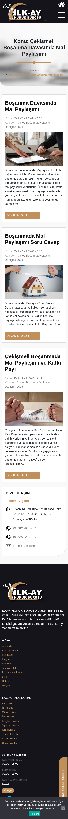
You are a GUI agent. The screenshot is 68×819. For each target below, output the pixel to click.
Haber (5, 681)
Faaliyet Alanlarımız (13, 672)
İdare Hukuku (9, 738)
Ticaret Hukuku (10, 734)
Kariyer (6, 659)
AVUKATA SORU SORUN (63, 786)
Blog (4, 676)
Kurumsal (7, 654)
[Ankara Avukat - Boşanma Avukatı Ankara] (26, 13)
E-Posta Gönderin (24, 545)
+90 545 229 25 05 (24, 537)
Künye (8, 790)
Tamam (35, 813)
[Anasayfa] (61, 5)
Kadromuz (7, 663)
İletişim (6, 685)
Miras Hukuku (9, 712)
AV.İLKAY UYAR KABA (27, 118)
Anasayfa (34, 70)
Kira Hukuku (9, 729)
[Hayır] (63, 808)
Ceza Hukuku (9, 742)
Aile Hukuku (8, 703)
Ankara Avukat (10, 650)
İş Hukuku (7, 707)
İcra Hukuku (8, 716)
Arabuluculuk (9, 668)
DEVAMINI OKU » (18, 215)
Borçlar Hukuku (10, 721)
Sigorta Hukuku (10, 725)
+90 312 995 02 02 (24, 528)
